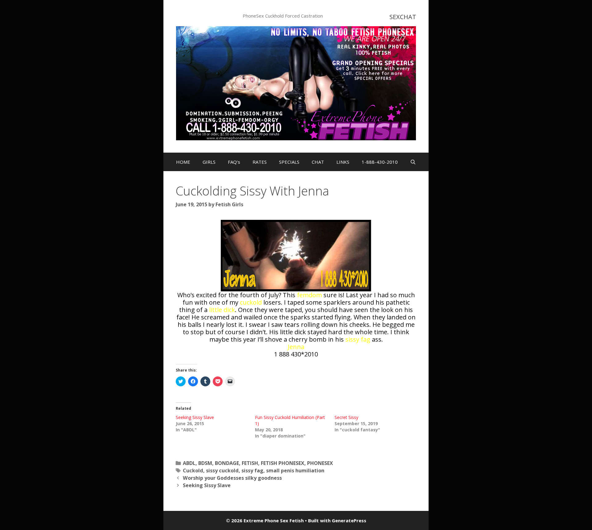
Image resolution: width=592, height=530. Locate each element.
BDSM (205, 463)
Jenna (296, 347)
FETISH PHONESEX (282, 463)
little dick (222, 310)
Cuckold (193, 470)
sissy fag (357, 339)
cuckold (251, 302)
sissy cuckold (222, 470)
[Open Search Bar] (413, 162)
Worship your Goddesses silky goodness (232, 478)
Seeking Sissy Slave (195, 417)
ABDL (189, 463)
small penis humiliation (295, 470)
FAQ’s (234, 162)
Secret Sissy (346, 417)
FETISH (250, 463)
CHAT (318, 162)
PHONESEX (320, 463)
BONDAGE (227, 463)
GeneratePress (349, 520)
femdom (309, 295)
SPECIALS (289, 162)
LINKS (342, 162)
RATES (260, 162)
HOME (183, 162)
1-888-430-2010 (380, 162)
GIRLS (209, 162)
